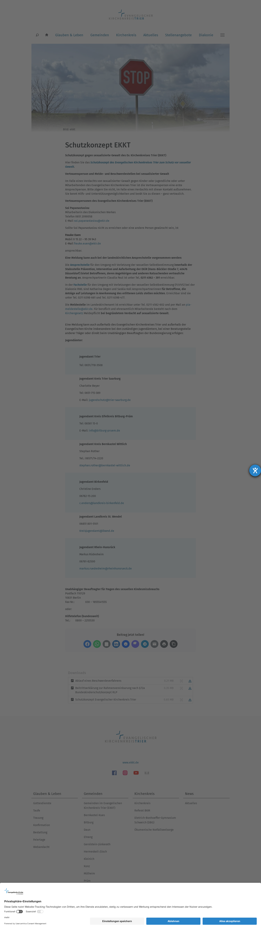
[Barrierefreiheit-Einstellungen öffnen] (255, 470)
